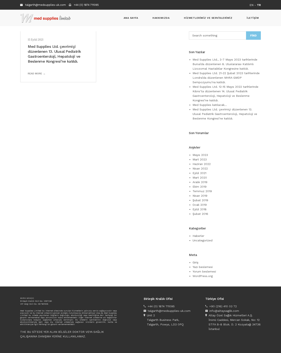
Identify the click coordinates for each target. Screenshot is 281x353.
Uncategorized (202, 240)
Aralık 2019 (200, 182)
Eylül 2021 (199, 173)
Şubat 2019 (200, 200)
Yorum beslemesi (204, 271)
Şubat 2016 (200, 213)
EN (251, 5)
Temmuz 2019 (202, 191)
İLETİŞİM (253, 17)
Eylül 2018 (200, 209)
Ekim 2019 (200, 186)
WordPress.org (203, 276)
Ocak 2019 (200, 204)
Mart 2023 (200, 159)
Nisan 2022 (200, 168)
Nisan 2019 (200, 195)
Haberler (198, 235)
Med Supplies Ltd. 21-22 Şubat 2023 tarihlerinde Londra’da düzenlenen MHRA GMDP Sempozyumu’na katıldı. (226, 77)
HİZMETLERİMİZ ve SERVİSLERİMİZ (208, 17)
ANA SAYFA (131, 17)
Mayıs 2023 (200, 155)
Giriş (195, 262)
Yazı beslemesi (203, 267)
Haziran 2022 (202, 164)
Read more (35, 73)
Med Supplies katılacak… (210, 104)
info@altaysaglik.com (224, 310)
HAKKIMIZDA (161, 17)
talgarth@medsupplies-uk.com (45, 4)
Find (253, 35)
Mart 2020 (200, 177)
